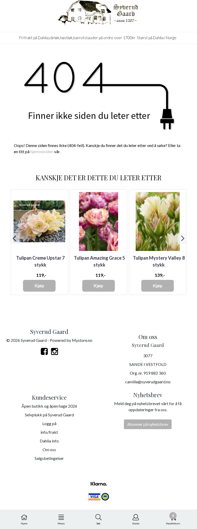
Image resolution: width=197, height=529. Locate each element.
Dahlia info (49, 440)
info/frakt (49, 432)
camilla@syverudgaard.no (148, 381)
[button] (14, 238)
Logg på (49, 423)
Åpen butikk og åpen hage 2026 (49, 406)
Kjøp (39, 285)
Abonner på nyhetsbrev (147, 424)
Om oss (49, 449)
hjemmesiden (41, 151)
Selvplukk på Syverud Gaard (49, 414)
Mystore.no (82, 340)
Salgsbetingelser (49, 458)
